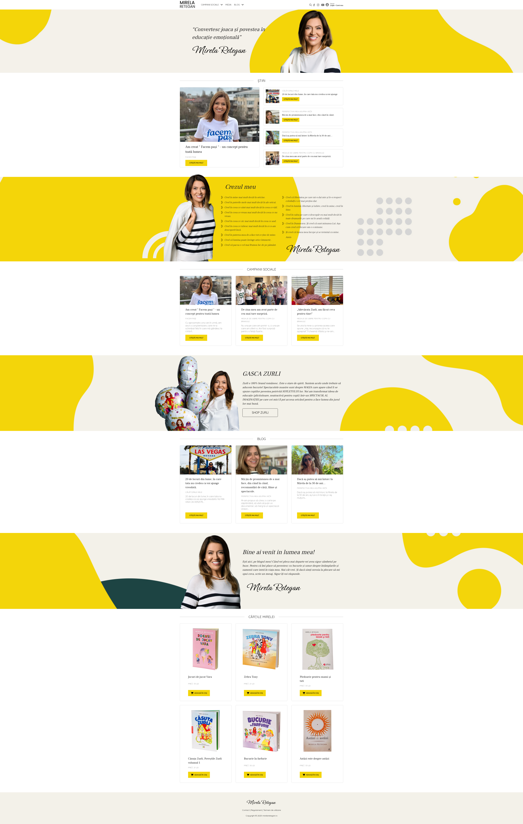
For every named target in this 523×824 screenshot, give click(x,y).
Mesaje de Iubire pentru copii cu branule (303, 153)
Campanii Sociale (210, 4)
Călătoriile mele (290, 91)
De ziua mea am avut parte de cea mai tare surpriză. (303, 158)
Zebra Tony (261, 662)
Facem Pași (190, 157)
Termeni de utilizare (272, 810)
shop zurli (260, 412)
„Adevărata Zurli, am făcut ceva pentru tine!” (317, 311)
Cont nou (339, 5)
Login (332, 5)
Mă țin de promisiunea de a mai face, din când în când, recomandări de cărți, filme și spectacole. (303, 117)
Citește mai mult (196, 163)
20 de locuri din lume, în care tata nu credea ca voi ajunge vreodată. (303, 96)
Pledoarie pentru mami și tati (317, 662)
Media (228, 4)
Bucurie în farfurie (261, 744)
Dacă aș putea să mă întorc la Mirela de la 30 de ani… (303, 137)
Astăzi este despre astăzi (317, 744)
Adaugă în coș (200, 693)
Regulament (256, 810)
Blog (237, 4)
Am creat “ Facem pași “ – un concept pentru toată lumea (219, 127)
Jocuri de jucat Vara (205, 662)
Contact (246, 810)
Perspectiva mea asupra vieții (297, 111)
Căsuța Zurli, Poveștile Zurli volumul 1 (205, 744)
